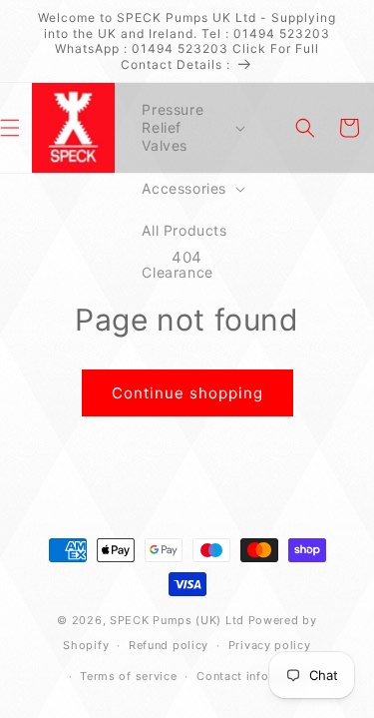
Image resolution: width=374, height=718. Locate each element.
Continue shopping (187, 392)
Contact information (254, 676)
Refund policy (168, 645)
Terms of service (128, 676)
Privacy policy (269, 645)
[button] (191, 128)
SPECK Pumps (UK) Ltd (177, 620)
